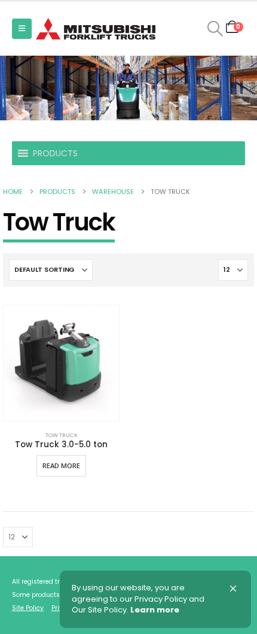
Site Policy (28, 607)
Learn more (154, 610)
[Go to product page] (61, 363)
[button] (22, 29)
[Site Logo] (95, 29)
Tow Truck (61, 435)
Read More (61, 465)
